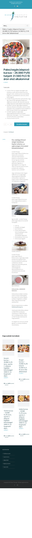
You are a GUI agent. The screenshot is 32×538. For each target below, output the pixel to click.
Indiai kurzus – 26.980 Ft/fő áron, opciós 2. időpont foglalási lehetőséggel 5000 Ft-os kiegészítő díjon (23, 418)
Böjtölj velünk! (6, 463)
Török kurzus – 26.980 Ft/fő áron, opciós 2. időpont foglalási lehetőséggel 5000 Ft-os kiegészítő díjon (8, 419)
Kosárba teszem (22, 124)
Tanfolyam (11, 132)
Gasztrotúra (6, 457)
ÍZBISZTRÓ (6, 460)
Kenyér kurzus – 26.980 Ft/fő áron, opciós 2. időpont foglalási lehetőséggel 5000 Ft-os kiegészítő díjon (8, 367)
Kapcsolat (5, 467)
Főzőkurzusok (6, 453)
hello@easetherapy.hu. (17, 307)
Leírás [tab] (3, 139)
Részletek (11, 383)
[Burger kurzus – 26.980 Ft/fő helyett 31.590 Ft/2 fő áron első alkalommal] (23, 348)
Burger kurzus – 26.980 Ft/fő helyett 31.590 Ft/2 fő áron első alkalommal (23, 366)
